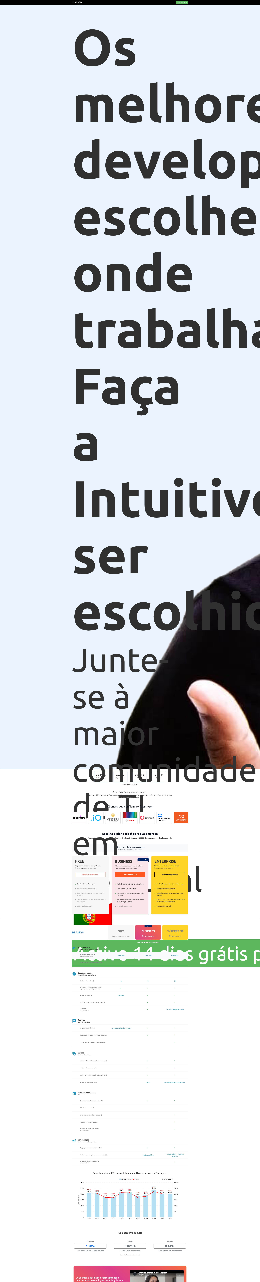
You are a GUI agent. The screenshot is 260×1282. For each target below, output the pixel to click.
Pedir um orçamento (170, 875)
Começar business (130, 875)
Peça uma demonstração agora (148, 942)
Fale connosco (182, 2)
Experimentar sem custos (90, 874)
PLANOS (78, 932)
